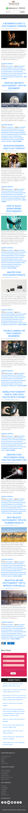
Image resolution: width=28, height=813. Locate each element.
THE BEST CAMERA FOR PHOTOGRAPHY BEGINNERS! (14, 333)
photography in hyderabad (19, 134)
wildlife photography (6, 513)
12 (8, 643)
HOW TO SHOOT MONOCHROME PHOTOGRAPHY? (14, 209)
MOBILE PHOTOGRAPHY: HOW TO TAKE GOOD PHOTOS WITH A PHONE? (14, 394)
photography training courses (9, 137)
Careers (3, 761)
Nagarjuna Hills (5, 794)
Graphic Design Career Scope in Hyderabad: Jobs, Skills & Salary (14, 743)
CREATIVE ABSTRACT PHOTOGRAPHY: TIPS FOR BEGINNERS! (14, 85)
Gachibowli (4, 789)
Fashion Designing (5, 770)
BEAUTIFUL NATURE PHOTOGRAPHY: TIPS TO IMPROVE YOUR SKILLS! (14, 583)
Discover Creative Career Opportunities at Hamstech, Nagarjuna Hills (13, 726)
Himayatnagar (4, 787)
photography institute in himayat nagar (11, 136)
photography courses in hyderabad (10, 73)
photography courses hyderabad (14, 71)
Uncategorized (10, 127)
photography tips (5, 322)
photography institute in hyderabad (10, 261)
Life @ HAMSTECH (6, 756)
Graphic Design (5, 775)
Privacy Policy (4, 763)
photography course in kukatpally (15, 130)
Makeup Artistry (5, 779)
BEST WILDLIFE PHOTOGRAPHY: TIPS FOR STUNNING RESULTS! (14, 520)
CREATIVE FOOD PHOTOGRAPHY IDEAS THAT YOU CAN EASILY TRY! (14, 457)
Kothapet (3, 793)
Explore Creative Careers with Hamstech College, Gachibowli (13, 732)
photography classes (13, 252)
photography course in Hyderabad (10, 69)
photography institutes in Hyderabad (16, 446)
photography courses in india (14, 259)
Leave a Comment (17, 141)
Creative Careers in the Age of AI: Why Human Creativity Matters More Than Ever (14, 690)
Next (12, 643)
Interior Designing (5, 772)
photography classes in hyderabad (14, 68)
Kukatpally (3, 791)
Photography (9, 66)
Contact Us (4, 758)
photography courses (12, 255)
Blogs (2, 760)
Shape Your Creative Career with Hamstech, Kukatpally (14, 720)
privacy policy (18, 671)
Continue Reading (7, 63)
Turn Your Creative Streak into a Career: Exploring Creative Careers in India (13, 685)
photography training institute (15, 76)
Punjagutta (3, 786)
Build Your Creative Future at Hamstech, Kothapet (13, 704)
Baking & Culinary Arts (6, 777)
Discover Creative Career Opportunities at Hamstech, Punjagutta (13, 738)
